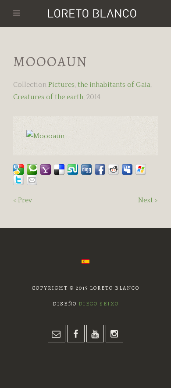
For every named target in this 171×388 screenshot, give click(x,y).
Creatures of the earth (48, 97)
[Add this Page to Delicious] (59, 169)
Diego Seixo (98, 303)
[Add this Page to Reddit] (113, 169)
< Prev (22, 200)
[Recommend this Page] (32, 180)
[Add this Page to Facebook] (100, 169)
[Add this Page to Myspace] (127, 169)
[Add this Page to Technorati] (32, 169)
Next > (148, 200)
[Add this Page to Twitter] (18, 180)
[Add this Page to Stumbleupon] (73, 169)
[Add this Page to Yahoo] (45, 169)
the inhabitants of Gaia (114, 85)
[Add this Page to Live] (140, 169)
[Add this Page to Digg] (86, 169)
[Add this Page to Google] (18, 169)
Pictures (61, 85)
